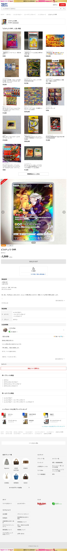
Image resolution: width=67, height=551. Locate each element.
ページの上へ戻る (33, 443)
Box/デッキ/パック (7, 106)
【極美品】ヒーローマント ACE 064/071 (12, 53)
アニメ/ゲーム (49, 106)
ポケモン (8, 14)
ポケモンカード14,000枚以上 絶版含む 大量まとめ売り (55, 80)
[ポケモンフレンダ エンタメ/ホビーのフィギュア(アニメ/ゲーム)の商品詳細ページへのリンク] (55, 96)
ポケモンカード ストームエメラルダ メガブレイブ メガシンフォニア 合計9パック (11, 109)
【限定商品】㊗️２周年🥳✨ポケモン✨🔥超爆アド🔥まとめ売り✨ (55, 53)
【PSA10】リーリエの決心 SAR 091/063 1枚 (33, 53)
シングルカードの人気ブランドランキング (53, 426)
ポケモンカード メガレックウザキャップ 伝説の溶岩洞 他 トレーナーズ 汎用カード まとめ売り (33, 166)
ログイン (55, 5)
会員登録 (62, 5)
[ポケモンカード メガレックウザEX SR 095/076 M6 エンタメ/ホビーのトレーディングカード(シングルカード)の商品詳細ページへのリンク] (33, 68)
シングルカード (42, 14)
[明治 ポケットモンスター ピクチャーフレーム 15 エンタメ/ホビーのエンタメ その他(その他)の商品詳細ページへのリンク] (12, 125)
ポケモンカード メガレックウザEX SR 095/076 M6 (32, 80)
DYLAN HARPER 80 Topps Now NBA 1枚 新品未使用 (55, 137)
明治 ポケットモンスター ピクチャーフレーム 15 (11, 137)
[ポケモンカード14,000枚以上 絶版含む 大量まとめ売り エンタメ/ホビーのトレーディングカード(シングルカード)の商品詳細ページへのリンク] (55, 68)
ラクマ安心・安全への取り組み (38, 274)
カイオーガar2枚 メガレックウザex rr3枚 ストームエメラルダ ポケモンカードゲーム (12, 81)
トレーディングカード (30, 14)
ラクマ (2, 14)
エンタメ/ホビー (17, 14)
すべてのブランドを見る (15, 487)
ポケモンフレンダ (50, 108)
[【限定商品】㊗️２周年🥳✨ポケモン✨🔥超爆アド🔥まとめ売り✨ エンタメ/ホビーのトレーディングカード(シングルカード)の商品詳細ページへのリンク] (55, 41)
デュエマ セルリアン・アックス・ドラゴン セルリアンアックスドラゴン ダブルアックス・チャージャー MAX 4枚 (11, 167)
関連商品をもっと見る (33, 174)
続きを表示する (59, 300)
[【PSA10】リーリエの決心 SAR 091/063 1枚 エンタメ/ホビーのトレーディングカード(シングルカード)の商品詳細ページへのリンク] (33, 41)
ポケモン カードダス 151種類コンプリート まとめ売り (33, 108)
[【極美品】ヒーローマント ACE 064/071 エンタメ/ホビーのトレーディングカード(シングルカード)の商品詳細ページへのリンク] (12, 41)
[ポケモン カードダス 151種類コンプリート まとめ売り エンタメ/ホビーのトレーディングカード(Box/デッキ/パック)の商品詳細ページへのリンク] (33, 96)
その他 (4, 135)
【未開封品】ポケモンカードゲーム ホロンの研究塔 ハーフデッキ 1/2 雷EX (33, 138)
